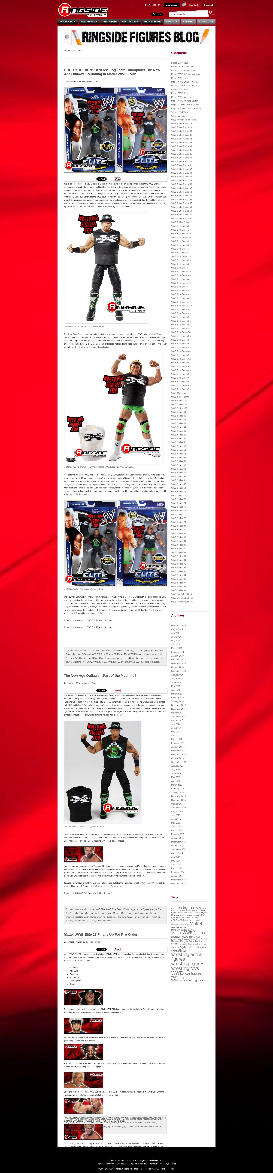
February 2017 (177, 743)
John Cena (177, 919)
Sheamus (175, 944)
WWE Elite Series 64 (181, 366)
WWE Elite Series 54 (181, 332)
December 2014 (178, 842)
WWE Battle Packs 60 (181, 214)
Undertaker (70, 1126)
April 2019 (175, 644)
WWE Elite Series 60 (181, 351)
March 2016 (176, 785)
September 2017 (178, 716)
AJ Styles (201, 908)
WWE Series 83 (178, 537)
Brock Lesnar (177, 913)
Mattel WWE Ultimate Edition (184, 101)
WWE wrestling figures (187, 980)
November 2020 (178, 625)
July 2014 (175, 857)
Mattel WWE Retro (179, 89)
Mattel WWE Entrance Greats (184, 82)
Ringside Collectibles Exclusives (186, 104)
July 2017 (175, 724)
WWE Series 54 (178, 454)
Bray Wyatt (200, 911)
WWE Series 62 (178, 484)
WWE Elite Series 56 (181, 336)
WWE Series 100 (179, 400)
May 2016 (175, 777)
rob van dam (150, 1122)
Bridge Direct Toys (179, 63)
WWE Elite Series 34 (181, 252)
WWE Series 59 (178, 473)
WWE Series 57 (178, 465)
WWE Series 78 (178, 518)
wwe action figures (142, 917)
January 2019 (177, 656)
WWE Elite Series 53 (181, 328)
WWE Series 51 (178, 442)
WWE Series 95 (178, 579)
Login (147, 5)
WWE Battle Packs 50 (181, 184)
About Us (172, 21)
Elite (78, 1122)
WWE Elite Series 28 (181, 230)
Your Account (172, 5)
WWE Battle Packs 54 (181, 195)
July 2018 (175, 678)
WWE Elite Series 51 (181, 321)
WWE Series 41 (178, 416)
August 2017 (177, 720)
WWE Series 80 (178, 526)
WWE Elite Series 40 (181, 275)
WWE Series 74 (178, 503)
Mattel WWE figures (133, 654)
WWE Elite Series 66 (181, 374)
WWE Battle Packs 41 (181, 165)
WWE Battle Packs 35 (181, 150)
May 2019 (175, 640)
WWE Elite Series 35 (181, 256)
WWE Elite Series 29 (181, 233)
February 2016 (177, 788)
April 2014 (175, 864)
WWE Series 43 (178, 423)
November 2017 (178, 709)
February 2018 (177, 697)
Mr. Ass (116, 913)
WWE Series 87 (178, 548)
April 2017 (175, 735)
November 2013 (178, 883)
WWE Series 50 (178, 438)
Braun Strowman (188, 911)
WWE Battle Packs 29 (181, 127)
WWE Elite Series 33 (181, 249)
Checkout (208, 5)
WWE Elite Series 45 (181, 294)
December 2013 (178, 880)
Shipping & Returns (138, 1164)
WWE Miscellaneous (180, 393)
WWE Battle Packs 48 (181, 177)
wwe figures (157, 917)
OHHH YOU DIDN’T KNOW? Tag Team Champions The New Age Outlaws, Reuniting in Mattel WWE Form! (112, 72)
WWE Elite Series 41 (181, 279)
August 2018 (177, 675)
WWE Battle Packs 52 (181, 188)
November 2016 (178, 754)
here (110, 620)
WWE (89, 662)
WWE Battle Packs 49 (181, 180)
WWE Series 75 (178, 507)
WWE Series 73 (178, 499)
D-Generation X (89, 654)
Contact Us (206, 21)
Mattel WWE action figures (182, 930)
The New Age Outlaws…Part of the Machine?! (100, 676)
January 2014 (177, 876)
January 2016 (177, 792)
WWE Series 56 (178, 461)
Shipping (188, 21)
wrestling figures (104, 917)
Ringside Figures (91, 82)
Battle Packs (176, 911)
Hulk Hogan (185, 918)
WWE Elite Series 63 (181, 362)
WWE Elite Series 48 (181, 309)
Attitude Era (155, 909)
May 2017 (175, 732)
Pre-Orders (110, 21)
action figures (143, 650)
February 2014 (177, 872)
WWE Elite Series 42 (181, 283)
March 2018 (176, 694)
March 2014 (176, 868)
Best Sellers (130, 21)
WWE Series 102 (179, 408)
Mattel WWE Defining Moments (185, 74)
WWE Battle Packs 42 (181, 169)
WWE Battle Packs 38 (181, 158)
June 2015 (176, 819)
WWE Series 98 (178, 586)
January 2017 (177, 747)
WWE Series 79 (178, 522)
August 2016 (177, 766)
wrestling (70, 917)
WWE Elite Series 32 (181, 245)
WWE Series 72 (178, 495)
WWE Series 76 (178, 510)
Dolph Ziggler (193, 915)
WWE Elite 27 (113, 662)
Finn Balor (176, 918)
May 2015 (175, 823)
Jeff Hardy (195, 918)
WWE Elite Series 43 (181, 287)
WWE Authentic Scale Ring (183, 120)
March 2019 (176, 648)
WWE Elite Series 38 (181, 268)
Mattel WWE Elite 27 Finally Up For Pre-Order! (101, 934)
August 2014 (177, 853)
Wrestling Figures (179, 116)
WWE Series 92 (178, 567)
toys (182, 947)
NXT (198, 937)
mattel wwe (107, 913)
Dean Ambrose (179, 915)
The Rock (175, 947)
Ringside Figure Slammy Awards (186, 108)
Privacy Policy (155, 1164)
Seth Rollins (195, 941)
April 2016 (175, 781)
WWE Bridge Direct (180, 222)
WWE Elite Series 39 (181, 271)
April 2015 (175, 826)
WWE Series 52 (178, 446)
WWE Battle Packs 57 (181, 203)
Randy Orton (176, 939)
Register (156, 5)
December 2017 (178, 705)
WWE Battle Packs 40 (181, 161)
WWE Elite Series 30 (181, 237)
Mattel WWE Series (180, 93)
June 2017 (176, 728)
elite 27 (112, 654)
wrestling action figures (142, 658)
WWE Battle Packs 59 (181, 211)
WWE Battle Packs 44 (181, 173)
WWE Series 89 (178, 556)
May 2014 (175, 861)
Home (100, 1164)
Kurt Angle (185, 925)
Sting (198, 944)
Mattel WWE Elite (97, 650)
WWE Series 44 (178, 427)
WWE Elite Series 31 (181, 241)
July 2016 (175, 770)
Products (67, 21)
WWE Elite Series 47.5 (181, 306)
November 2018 (178, 663)
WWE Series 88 (178, 552)
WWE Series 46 (178, 435)
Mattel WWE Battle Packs (183, 70)
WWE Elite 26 (99, 662)
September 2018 (178, 671)
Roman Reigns (179, 941)
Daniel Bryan (200, 912)
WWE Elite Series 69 (181, 385)
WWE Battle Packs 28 (181, 123)
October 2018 (177, 667)
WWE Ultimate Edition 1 (182, 598)
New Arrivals (89, 21)
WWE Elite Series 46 (181, 298)
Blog (174, 1164)
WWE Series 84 (178, 541)
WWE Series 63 (178, 488)
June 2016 (176, 773)
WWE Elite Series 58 (181, 344)
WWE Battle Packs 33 (181, 142)
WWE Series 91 (178, 564)
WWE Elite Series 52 (181, 325)
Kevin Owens (195, 920)
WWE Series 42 (178, 419)
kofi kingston (104, 1122)
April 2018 (175, 690)
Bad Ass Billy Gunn (74, 913)
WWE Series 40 (178, 412)
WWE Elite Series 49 (181, 313)
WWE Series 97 (178, 583)
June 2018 (176, 682)
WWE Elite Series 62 (181, 359)
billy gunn (76, 654)
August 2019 (177, 629)
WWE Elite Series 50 (181, 317)
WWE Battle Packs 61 (181, 218)
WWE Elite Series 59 (181, 347)
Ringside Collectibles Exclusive (195, 939)
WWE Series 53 (178, 450)
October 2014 (177, 845)
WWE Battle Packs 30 (181, 131)
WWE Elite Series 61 (181, 355)
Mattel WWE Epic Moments (184, 85)
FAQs (167, 1164)
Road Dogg (93, 658)
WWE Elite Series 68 (181, 381)
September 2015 (178, 807)
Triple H (127, 658)
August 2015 (177, 811)
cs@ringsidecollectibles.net (151, 1161)
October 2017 (177, 713)
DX (98, 654)
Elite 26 (104, 654)
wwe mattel (140, 1126)
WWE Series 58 (178, 469)
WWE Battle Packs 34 (181, 146)
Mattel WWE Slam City (181, 97)
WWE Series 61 (178, 480)
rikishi (140, 1122)
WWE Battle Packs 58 (181, 207)
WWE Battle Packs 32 (181, 139)
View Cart (193, 5)
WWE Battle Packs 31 (181, 135)
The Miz (203, 944)
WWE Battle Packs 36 (181, 154)
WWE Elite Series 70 (181, 389)
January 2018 (177, 701)
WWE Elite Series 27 (115, 650)
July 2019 (175, 633)
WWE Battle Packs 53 (181, 192)
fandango (93, 1122)
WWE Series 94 (178, 575)
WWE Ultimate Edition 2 (182, 602)
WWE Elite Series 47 (181, 302)
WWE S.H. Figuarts (180, 397)
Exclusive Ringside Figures (183, 66)
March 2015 (176, 830)
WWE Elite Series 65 (181, 370)
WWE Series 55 (178, 457)
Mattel (120, 654)
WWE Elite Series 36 (181, 260)
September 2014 (178, 849)
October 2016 (177, 758)
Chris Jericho (188, 913)
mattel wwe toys (151, 654)
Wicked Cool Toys (179, 112)
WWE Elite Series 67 (181, 378)
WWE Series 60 (178, 476)
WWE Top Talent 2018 (181, 594)
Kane (186, 920)
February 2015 (177, 834)
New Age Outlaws (78, 658)
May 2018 (175, 686)
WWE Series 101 (179, 404)
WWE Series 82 (178, 533)
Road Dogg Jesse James (110, 658)
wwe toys (70, 921)
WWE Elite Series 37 (181, 264)
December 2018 (178, 659)
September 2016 (178, 762)
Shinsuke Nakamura (188, 944)
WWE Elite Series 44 (181, 290)
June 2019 (176, 637)
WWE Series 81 (178, 529)
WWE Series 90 (178, 560)
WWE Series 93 (178, 571)
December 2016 (178, 751)
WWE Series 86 (178, 545)
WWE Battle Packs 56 (181, 199)
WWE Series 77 (178, 514)
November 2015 (178, 800)
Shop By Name (152, 21)
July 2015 (175, 815)
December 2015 (178, 796)
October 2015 (177, 804)
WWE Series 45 (178, 431)
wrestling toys (79, 662)
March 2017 (176, 739)
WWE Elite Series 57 (181, 340)
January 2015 (177, 838)
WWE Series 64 (178, 492)
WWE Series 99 (178, 590)
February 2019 (177, 652)
